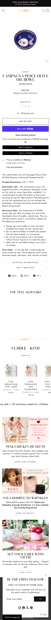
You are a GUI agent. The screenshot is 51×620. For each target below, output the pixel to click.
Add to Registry (26, 147)
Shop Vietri (25, 572)
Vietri (25, 72)
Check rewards (12, 617)
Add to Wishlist (25, 153)
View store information (14, 167)
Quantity (25, 102)
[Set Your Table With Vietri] (25, 535)
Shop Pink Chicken (25, 462)
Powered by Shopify (25, 618)
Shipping (16, 93)
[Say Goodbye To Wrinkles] (25, 481)
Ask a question (25, 267)
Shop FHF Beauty (25, 513)
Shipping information (25, 262)
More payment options (26, 135)
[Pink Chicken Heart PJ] (25, 430)
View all (25, 355)
